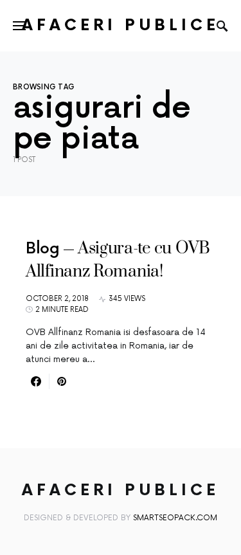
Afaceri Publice (120, 25)
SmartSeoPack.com (175, 518)
